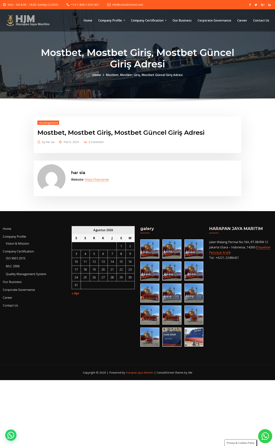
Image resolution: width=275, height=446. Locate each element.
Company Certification (147, 20)
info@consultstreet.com (127, 4)
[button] (10, 435)
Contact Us (261, 20)
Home (88, 20)
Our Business (182, 20)
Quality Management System (26, 274)
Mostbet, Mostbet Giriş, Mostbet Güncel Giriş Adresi (144, 75)
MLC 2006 (13, 266)
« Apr (75, 293)
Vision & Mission (17, 243)
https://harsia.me (97, 179)
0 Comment (96, 142)
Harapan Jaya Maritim (139, 372)
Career (242, 20)
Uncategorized (48, 122)
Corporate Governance (214, 20)
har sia (48, 142)
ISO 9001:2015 (15, 258)
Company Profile (110, 20)
